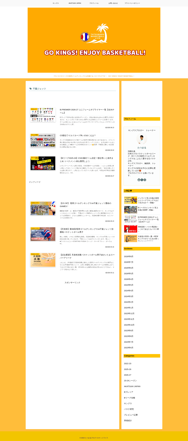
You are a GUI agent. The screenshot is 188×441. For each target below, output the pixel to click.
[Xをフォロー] (142, 180)
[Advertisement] (72, 97)
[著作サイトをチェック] (139, 180)
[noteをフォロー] (145, 180)
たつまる (142, 147)
